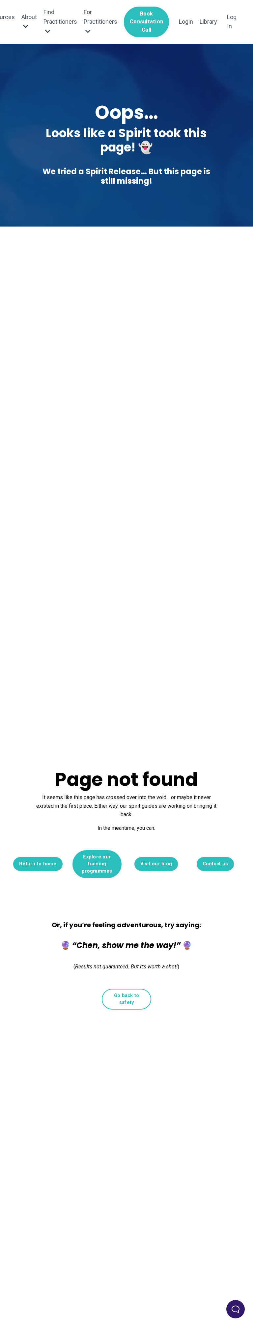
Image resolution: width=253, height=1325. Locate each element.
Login (186, 21)
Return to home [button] (38, 864)
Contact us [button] (215, 864)
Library (208, 21)
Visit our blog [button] (156, 864)
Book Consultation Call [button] (146, 22)
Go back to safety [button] (126, 999)
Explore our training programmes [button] (97, 864)
